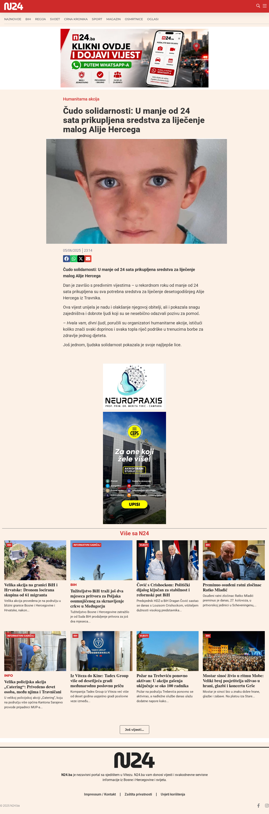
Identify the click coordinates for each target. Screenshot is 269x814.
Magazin (113, 19)
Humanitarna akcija (81, 99)
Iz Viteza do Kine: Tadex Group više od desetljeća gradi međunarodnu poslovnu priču (99, 681)
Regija (40, 19)
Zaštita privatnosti (138, 794)
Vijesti (144, 545)
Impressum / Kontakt (100, 794)
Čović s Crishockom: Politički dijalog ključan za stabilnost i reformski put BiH (163, 590)
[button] (66, 258)
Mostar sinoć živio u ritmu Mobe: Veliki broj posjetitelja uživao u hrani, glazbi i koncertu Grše (233, 681)
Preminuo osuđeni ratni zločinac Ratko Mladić (232, 587)
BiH (28, 19)
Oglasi (152, 19)
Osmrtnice (134, 19)
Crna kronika (76, 19)
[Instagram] (267, 805)
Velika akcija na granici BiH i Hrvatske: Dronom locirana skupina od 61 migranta (31, 590)
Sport (97, 19)
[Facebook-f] (258, 805)
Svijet (55, 19)
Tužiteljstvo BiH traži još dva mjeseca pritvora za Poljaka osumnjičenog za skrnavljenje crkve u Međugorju (97, 598)
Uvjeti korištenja (173, 794)
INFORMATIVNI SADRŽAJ (87, 545)
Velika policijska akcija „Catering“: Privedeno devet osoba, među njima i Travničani (32, 687)
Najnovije (12, 19)
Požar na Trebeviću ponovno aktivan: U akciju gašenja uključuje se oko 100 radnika (163, 681)
